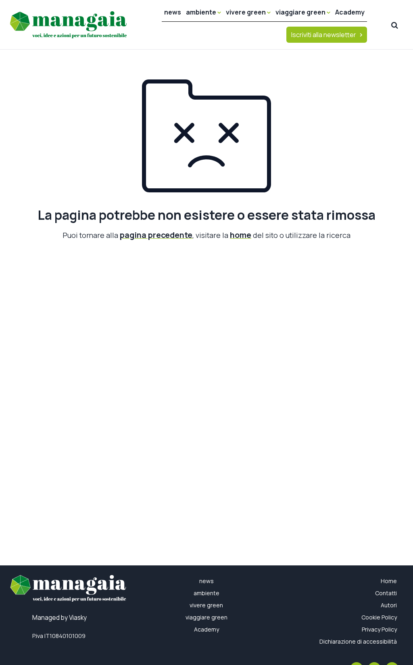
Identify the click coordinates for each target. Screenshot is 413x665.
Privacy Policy (379, 629)
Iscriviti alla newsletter (323, 34)
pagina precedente (156, 234)
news (172, 12)
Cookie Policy (379, 617)
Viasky (78, 617)
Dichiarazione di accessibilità (358, 641)
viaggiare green (301, 12)
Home (389, 581)
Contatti (386, 593)
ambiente (201, 12)
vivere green (246, 12)
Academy (350, 12)
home (240, 234)
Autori (389, 605)
